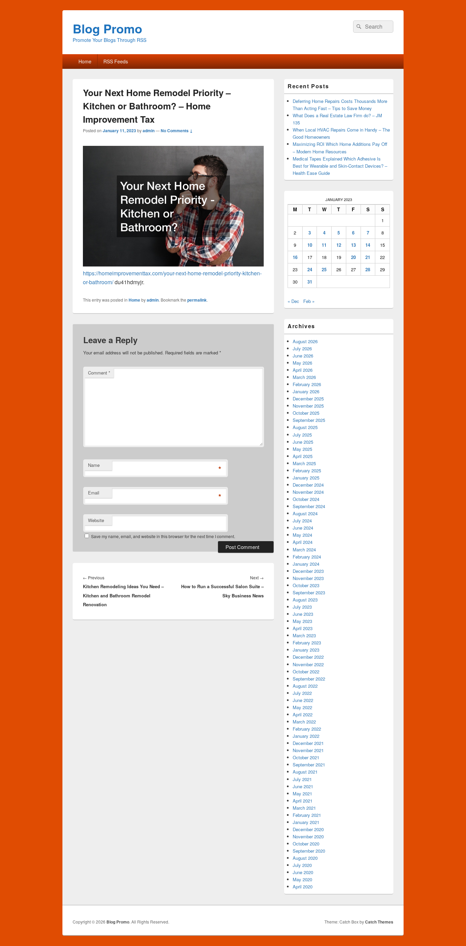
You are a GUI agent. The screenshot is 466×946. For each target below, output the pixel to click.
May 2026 (302, 363)
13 (353, 245)
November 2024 (308, 492)
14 (367, 245)
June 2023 (303, 614)
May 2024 (302, 535)
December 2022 (308, 657)
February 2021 (307, 815)
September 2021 (309, 764)
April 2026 (302, 370)
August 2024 (305, 513)
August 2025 (305, 427)
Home (84, 61)
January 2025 (306, 477)
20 (353, 257)
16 (295, 257)
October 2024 (306, 499)
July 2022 (302, 693)
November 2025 (308, 405)
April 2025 (302, 456)
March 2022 (304, 721)
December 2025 (308, 398)
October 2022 (306, 671)
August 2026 (305, 341)
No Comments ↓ (177, 130)
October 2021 (306, 757)
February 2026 (307, 384)
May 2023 (302, 621)
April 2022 (302, 714)
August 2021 (305, 771)
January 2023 (306, 649)
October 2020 (306, 843)
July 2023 (302, 607)
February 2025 (307, 470)
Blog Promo (107, 28)
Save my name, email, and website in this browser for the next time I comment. (163, 536)
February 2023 (307, 642)
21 (367, 257)
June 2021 (303, 786)
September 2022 (309, 678)
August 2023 (305, 599)
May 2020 (302, 879)
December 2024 (308, 485)
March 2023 (304, 635)
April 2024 (302, 542)
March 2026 (304, 377)
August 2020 (305, 858)
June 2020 (303, 872)
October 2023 (306, 585)
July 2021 (302, 779)
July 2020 (302, 865)
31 (309, 281)
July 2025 (302, 434)
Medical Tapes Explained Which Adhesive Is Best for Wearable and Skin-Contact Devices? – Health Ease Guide (340, 165)
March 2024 (304, 549)
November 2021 (308, 750)
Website (96, 520)
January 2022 (306, 736)
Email (93, 492)
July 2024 (302, 520)
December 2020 (308, 829)
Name (94, 465)
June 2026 (303, 355)
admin (149, 130)
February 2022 (307, 729)
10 (309, 245)
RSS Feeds (115, 61)
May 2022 (302, 707)
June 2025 (303, 442)
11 (324, 245)
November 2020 (308, 836)
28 (367, 269)
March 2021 (304, 808)
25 (324, 269)
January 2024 (306, 564)
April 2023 (302, 628)
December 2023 (308, 571)
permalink (197, 300)
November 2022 (308, 664)
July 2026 (302, 348)
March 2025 (304, 463)
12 (338, 245)
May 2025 (302, 449)
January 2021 (306, 822)
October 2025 (306, 413)
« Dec (293, 301)
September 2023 (309, 592)
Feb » (309, 301)
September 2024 (309, 506)
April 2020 (302, 886)
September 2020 (309, 851)
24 (309, 269)
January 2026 (306, 391)
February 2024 (307, 556)
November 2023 (308, 578)
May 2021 (302, 793)
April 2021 (302, 800)
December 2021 (308, 743)
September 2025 (309, 420)
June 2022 (303, 700)
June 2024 (303, 527)
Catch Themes (379, 922)
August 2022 (305, 686)
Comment (99, 372)
